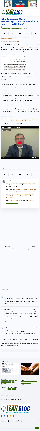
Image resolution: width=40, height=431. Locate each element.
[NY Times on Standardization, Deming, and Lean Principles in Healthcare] (10, 369)
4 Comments (2, 384)
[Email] (35, 33)
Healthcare (4, 28)
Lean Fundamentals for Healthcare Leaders (23, 120)
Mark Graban (9, 183)
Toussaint (19, 28)
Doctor (5, 380)
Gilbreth (25, 381)
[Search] (36, 12)
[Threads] (20, 33)
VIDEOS (9, 399)
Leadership (10, 28)
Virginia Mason (3, 383)
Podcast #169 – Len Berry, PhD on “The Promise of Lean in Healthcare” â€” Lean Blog (16, 339)
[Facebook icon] (7, 203)
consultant (27, 183)
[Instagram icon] (15, 203)
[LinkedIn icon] (9, 203)
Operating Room (34, 381)
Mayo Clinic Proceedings (7, 38)
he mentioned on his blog (7, 37)
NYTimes (15, 380)
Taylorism (29, 383)
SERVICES (12, 399)
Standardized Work (4, 382)
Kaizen (7, 28)
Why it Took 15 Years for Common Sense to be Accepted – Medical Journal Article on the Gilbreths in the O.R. (30, 378)
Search (2, 425)
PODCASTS (5, 399)
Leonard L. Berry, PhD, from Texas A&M (22, 48)
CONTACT (19, 399)
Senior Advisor (15, 200)
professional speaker (10, 184)
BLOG (1, 399)
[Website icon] (11, 203)
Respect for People (24, 383)
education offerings (13, 119)
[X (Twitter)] (28, 33)
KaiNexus (31, 200)
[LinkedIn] (12, 33)
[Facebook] (4, 33)
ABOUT (16, 399)
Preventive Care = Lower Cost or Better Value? (9, 387)
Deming (2, 380)
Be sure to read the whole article (7, 116)
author (31, 183)
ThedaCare (14, 28)
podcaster (19, 184)
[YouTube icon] (17, 203)
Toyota (13, 382)
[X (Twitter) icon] (13, 203)
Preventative (14, 388)
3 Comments (22, 384)
